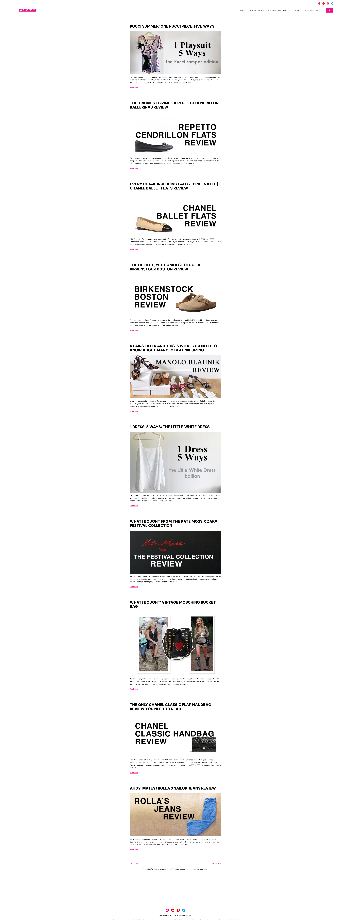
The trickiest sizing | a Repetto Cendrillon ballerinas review (174, 105)
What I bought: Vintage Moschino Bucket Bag (173, 604)
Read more (134, 87)
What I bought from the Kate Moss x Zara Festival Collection (173, 523)
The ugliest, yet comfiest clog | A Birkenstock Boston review (165, 267)
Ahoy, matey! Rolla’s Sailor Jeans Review (173, 788)
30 (137, 863)
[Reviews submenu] (285, 10)
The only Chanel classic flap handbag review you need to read (170, 707)
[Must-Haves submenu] (298, 10)
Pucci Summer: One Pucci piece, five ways (172, 26)
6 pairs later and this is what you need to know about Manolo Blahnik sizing (173, 348)
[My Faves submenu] (255, 10)
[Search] (329, 10)
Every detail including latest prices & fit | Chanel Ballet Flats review (174, 186)
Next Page (216, 863)
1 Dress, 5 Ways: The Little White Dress (170, 427)
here (237, 919)
